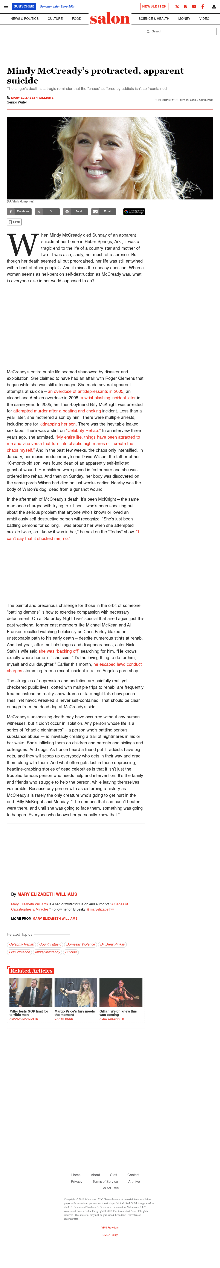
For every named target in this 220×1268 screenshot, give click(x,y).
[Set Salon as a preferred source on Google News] (134, 211)
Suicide (71, 952)
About (95, 1175)
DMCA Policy (110, 1235)
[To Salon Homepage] (110, 18)
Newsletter (154, 6)
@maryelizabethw (100, 909)
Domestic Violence (80, 944)
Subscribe (24, 6)
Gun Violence (19, 952)
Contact (133, 1175)
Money (184, 18)
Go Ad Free (110, 1188)
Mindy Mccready (47, 952)
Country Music (50, 944)
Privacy (76, 1182)
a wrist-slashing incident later (108, 398)
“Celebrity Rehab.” (83, 431)
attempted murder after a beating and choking (57, 411)
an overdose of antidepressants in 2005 (85, 392)
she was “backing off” (59, 651)
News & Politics (25, 18)
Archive (134, 1182)
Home (76, 1175)
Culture (55, 18)
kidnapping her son (58, 424)
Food (76, 18)
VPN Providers (110, 1228)
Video (204, 18)
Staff (113, 1175)
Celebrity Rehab (21, 944)
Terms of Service (105, 1182)
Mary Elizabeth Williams (32, 97)
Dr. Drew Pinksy (112, 944)
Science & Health (154, 18)
